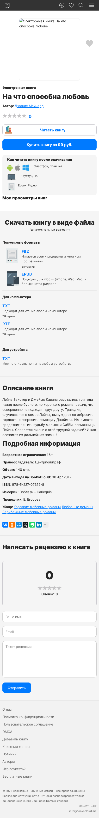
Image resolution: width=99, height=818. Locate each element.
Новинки (9, 754)
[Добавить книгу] (62, 5)
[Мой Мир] (19, 525)
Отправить (17, 688)
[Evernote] (32, 525)
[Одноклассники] (12, 525)
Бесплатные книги (17, 776)
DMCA (7, 732)
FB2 (51, 258)
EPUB (54, 279)
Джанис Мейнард (29, 106)
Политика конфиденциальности (28, 717)
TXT (34, 310)
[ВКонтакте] (5, 525)
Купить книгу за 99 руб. (49, 144)
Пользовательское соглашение (27, 724)
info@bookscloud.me (83, 811)
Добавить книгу (15, 739)
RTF (34, 328)
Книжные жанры (16, 746)
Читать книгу (52, 130)
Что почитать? (13, 769)
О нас (7, 709)
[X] (25, 525)
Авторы (8, 761)
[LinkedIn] (39, 525)
